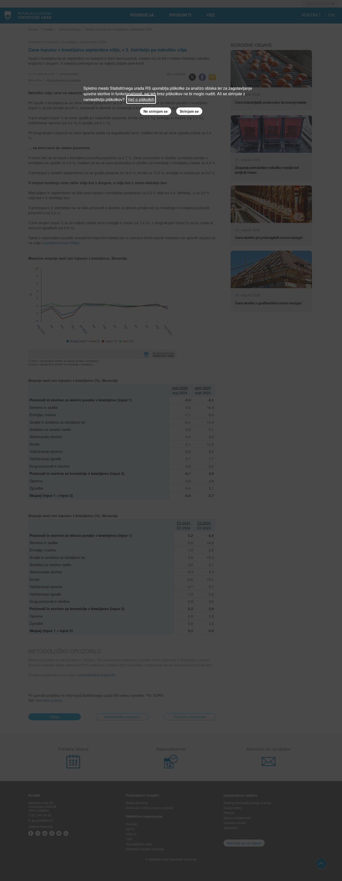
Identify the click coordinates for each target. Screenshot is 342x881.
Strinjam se (189, 111)
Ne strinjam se (155, 111)
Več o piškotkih (141, 99)
